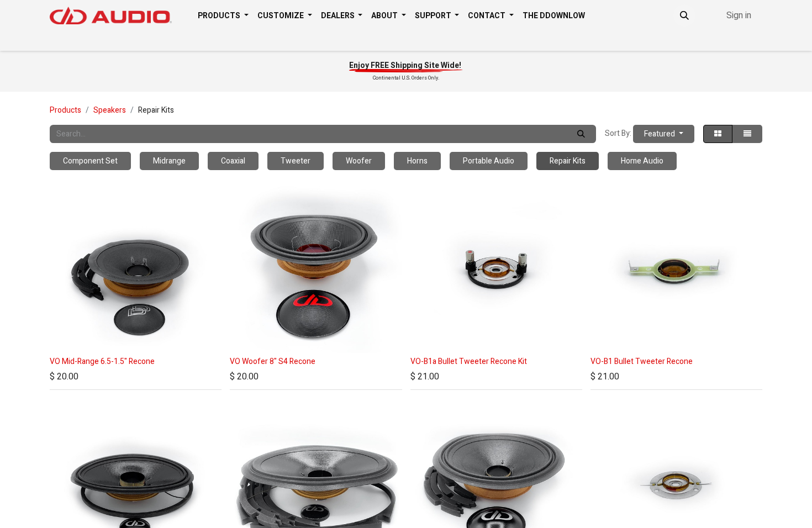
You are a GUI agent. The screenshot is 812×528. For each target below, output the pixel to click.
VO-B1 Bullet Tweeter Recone (641, 361)
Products (65, 110)
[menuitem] (223, 16)
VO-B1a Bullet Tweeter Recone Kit (468, 361)
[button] (684, 15)
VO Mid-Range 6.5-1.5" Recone (102, 361)
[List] (747, 134)
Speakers (109, 110)
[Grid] (717, 134)
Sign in (738, 15)
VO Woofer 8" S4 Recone (272, 361)
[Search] (581, 134)
